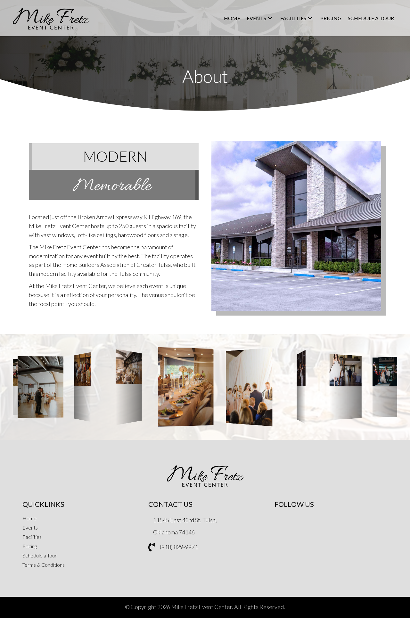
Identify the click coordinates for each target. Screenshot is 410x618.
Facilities (32, 537)
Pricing (29, 546)
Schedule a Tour (39, 555)
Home (29, 518)
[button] (270, 18)
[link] (232, 18)
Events (30, 528)
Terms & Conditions (43, 565)
